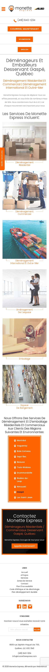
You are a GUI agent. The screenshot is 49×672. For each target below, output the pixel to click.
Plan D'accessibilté (24, 586)
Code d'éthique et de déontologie (24, 589)
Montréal (21, 440)
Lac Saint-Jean (24, 497)
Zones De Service (24, 581)
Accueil (24, 572)
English (24, 49)
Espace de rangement (24, 406)
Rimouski (21, 486)
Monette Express (16, 666)
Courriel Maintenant (24, 28)
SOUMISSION (24, 39)
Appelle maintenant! (24, 546)
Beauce (21, 462)
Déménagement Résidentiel (24, 163)
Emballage (24, 359)
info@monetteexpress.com (24, 656)
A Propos (24, 575)
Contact (24, 583)
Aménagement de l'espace (24, 311)
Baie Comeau (24, 451)
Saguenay (22, 445)
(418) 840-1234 (26, 20)
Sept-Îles (21, 456)
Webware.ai (41, 666)
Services (24, 578)
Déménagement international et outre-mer (24, 262)
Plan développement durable (24, 592)
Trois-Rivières (24, 467)
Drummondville (24, 472)
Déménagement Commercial (24, 212)
